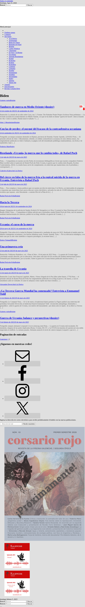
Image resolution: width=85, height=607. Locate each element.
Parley (11, 79)
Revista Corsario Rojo (12, 89)
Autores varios (5, 100)
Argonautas (13, 40)
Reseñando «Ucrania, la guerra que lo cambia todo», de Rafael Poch (38, 153)
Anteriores (3, 339)
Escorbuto (12, 55)
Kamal (11, 59)
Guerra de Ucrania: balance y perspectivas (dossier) (29, 318)
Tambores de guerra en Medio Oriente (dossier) (27, 106)
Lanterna (12, 67)
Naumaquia (13, 73)
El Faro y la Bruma (15, 53)
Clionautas (12, 51)
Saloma (11, 81)
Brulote (11, 47)
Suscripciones (9, 87)
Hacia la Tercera (9, 202)
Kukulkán (12, 65)
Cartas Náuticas (14, 49)
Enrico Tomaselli (6, 240)
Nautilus (12, 75)
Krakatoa (12, 61)
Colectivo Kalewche (7, 171)
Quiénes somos (9, 32)
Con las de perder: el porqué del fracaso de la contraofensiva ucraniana (40, 128)
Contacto (7, 34)
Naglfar (11, 71)
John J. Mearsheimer (7, 122)
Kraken (11, 63)
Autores (7, 85)
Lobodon (12, 69)
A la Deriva (13, 38)
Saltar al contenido (6, 1)
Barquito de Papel (15, 45)
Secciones (7, 36)
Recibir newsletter (29, 424)
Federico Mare (5, 147)
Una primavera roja (11, 246)
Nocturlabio (13, 77)
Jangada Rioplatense (16, 57)
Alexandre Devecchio (7, 284)
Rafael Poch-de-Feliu (7, 196)
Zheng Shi (12, 83)
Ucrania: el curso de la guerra (17, 224)
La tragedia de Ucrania (13, 268)
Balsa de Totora (14, 43)
